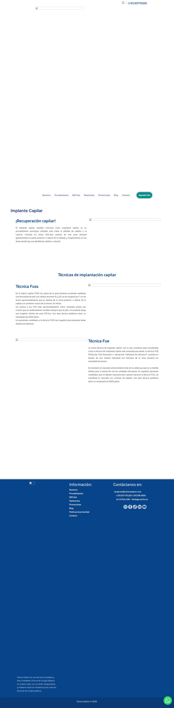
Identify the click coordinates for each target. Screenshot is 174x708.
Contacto (126, 195)
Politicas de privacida (78, 512)
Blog (116, 195)
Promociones (104, 195)
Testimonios (89, 195)
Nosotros (46, 195)
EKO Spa (76, 195)
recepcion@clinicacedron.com (127, 491)
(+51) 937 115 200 (124, 495)
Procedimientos (62, 195)
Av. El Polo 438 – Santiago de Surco (132, 499)
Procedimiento (75, 493)
